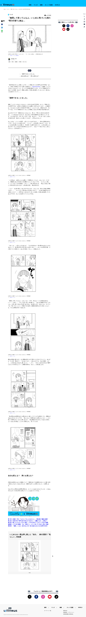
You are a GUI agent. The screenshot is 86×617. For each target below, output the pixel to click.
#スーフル (24, 61)
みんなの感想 (48, 15)
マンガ (36, 5)
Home (5, 9)
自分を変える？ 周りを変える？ (30, 76)
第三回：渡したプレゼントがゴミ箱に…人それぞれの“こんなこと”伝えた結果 (28, 522)
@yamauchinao (36, 86)
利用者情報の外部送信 (68, 614)
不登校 (20, 61)
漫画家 (16, 61)
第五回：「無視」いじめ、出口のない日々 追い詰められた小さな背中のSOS (27, 526)
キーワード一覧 (47, 610)
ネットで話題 (49, 5)
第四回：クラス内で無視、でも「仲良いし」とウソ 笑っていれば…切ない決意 (28, 524)
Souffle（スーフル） (12, 176)
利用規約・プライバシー (68, 612)
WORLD (57, 5)
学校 (12, 61)
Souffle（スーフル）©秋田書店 (14, 55)
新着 (30, 5)
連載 (41, 5)
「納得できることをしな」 (28, 74)
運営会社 (65, 610)
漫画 (9, 61)
